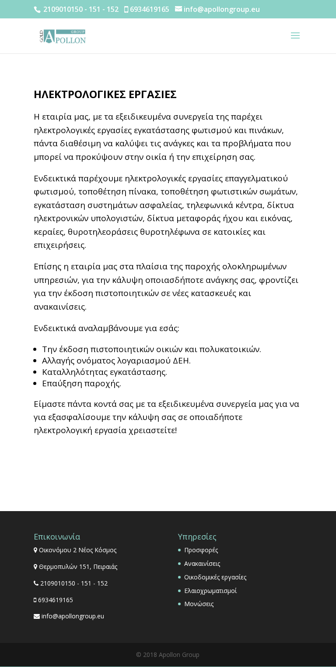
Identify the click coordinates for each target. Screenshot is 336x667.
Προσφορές (201, 550)
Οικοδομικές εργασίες (215, 577)
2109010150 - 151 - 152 (80, 9)
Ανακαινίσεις (202, 563)
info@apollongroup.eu (73, 616)
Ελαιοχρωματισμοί (210, 590)
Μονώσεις (199, 604)
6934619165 (149, 9)
